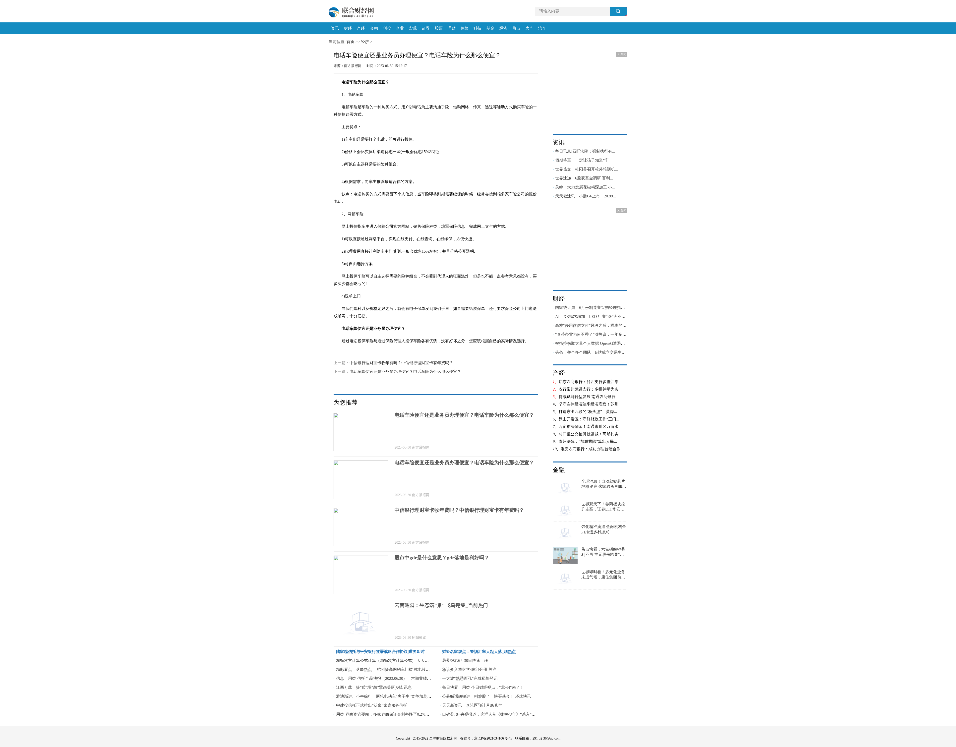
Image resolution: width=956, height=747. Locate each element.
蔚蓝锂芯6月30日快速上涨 (465, 660)
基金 (490, 28)
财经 (348, 28)
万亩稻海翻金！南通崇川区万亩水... (590, 426)
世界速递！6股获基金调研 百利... (584, 178)
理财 (452, 28)
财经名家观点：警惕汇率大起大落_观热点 (479, 651)
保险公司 (461, 354)
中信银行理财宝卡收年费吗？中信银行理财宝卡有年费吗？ (401, 363)
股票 (439, 28)
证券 (426, 28)
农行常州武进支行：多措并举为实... (590, 389)
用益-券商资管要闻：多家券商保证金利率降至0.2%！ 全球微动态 (393, 714)
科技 (477, 28)
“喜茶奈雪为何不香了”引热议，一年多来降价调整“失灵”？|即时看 (612, 334)
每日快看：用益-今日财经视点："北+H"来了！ (483, 687)
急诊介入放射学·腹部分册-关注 (469, 669)
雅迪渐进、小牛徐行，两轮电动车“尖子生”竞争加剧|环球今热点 (392, 696)
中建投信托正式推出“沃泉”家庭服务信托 (371, 705)
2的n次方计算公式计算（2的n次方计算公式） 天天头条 (384, 660)
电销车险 (445, 354)
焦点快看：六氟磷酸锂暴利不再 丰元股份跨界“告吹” (603, 552)
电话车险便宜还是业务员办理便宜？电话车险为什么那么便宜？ (405, 371)
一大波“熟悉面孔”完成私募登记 (469, 678)
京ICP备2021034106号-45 (493, 738)
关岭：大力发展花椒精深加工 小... (585, 187)
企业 (400, 28)
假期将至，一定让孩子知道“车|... (583, 160)
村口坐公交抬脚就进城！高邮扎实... (590, 434)
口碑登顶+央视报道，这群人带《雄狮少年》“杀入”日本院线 (494, 714)
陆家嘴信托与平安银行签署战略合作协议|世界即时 (380, 651)
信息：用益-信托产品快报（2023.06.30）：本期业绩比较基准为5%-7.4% (399, 678)
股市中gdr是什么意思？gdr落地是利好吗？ (442, 557)
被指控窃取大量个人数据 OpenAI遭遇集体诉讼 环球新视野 (606, 343)
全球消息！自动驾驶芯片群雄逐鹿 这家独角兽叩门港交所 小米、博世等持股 (603, 484)
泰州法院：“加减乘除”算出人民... (588, 441)
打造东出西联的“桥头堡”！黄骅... (588, 411)
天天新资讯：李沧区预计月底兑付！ (474, 705)
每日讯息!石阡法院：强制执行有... (585, 151)
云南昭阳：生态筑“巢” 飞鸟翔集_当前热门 (441, 605)
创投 (387, 28)
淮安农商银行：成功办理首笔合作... (592, 449)
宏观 (413, 28)
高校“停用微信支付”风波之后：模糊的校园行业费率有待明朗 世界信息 (617, 325)
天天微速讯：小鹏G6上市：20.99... (585, 196)
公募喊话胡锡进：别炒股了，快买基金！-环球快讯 (486, 696)
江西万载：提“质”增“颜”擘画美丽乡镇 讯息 (374, 687)
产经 (361, 28)
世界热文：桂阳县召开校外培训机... (586, 169)
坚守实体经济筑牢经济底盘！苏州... (590, 404)
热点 (516, 28)
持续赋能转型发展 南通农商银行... (588, 397)
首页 (351, 42)
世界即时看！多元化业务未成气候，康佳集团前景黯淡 (603, 575)
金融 (374, 28)
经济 (503, 28)
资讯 (335, 28)
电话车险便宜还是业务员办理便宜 (411, 354)
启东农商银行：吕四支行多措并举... (590, 382)
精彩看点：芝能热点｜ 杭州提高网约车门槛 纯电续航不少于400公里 (396, 669)
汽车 (542, 28)
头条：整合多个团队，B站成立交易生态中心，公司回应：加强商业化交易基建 (624, 352)
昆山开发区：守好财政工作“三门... (589, 419)
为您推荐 (346, 402)
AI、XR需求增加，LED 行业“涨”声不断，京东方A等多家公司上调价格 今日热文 (626, 316)
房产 (529, 28)
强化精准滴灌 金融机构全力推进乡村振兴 (603, 529)
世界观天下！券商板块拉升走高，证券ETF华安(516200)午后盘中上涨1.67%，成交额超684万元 (603, 507)
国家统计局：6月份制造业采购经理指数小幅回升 (598, 307)
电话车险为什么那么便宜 (365, 354)
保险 (465, 28)
